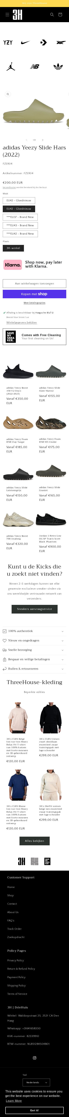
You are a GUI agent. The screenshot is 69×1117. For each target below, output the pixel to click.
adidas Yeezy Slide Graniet (49, 489)
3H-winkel (13, 248)
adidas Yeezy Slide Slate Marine (49, 389)
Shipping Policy (16, 985)
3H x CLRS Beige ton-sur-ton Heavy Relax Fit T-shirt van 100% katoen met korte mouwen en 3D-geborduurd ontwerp (17, 747)
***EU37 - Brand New (20, 217)
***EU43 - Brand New (20, 225)
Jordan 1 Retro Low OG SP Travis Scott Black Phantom (50, 538)
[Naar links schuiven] (26, 140)
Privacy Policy (15, 960)
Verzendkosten (9, 188)
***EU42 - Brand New (20, 233)
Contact (12, 903)
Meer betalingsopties (34, 303)
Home (11, 887)
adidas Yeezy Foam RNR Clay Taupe (17, 441)
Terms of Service (17, 994)
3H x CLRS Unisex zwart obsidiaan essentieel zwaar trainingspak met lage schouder (49, 744)
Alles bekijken (34, 841)
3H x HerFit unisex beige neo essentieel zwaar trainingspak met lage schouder (50, 810)
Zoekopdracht (15, 937)
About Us (13, 912)
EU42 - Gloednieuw (19, 200)
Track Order (14, 929)
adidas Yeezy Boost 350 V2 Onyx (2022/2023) (17, 391)
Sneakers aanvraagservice (34, 609)
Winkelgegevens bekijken (21, 322)
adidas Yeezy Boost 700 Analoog (17, 537)
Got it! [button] (34, 1110)
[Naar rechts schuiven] (43, 140)
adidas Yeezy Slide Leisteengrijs (16, 489)
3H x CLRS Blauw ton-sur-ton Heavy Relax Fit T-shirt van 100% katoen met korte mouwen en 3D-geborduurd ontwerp (17, 815)
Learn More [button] (14, 1100)
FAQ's (10, 920)
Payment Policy (16, 977)
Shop (10, 895)
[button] (7, 15)
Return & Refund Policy (21, 968)
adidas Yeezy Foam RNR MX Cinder (50, 441)
